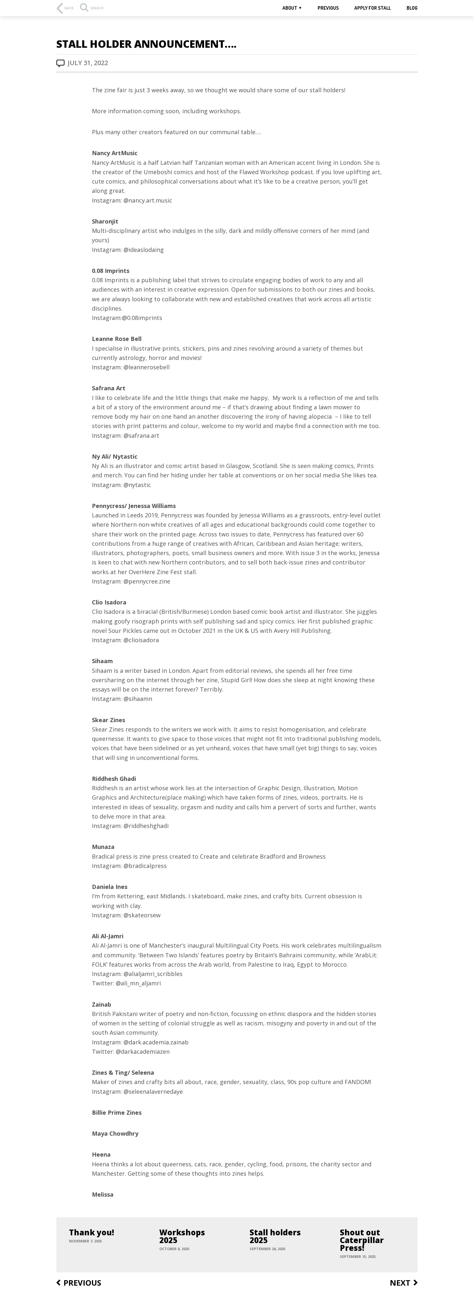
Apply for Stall (372, 8)
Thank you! (91, 1232)
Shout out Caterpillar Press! (362, 1240)
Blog (412, 8)
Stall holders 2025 (275, 1236)
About (289, 8)
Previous (328, 8)
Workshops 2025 (182, 1236)
